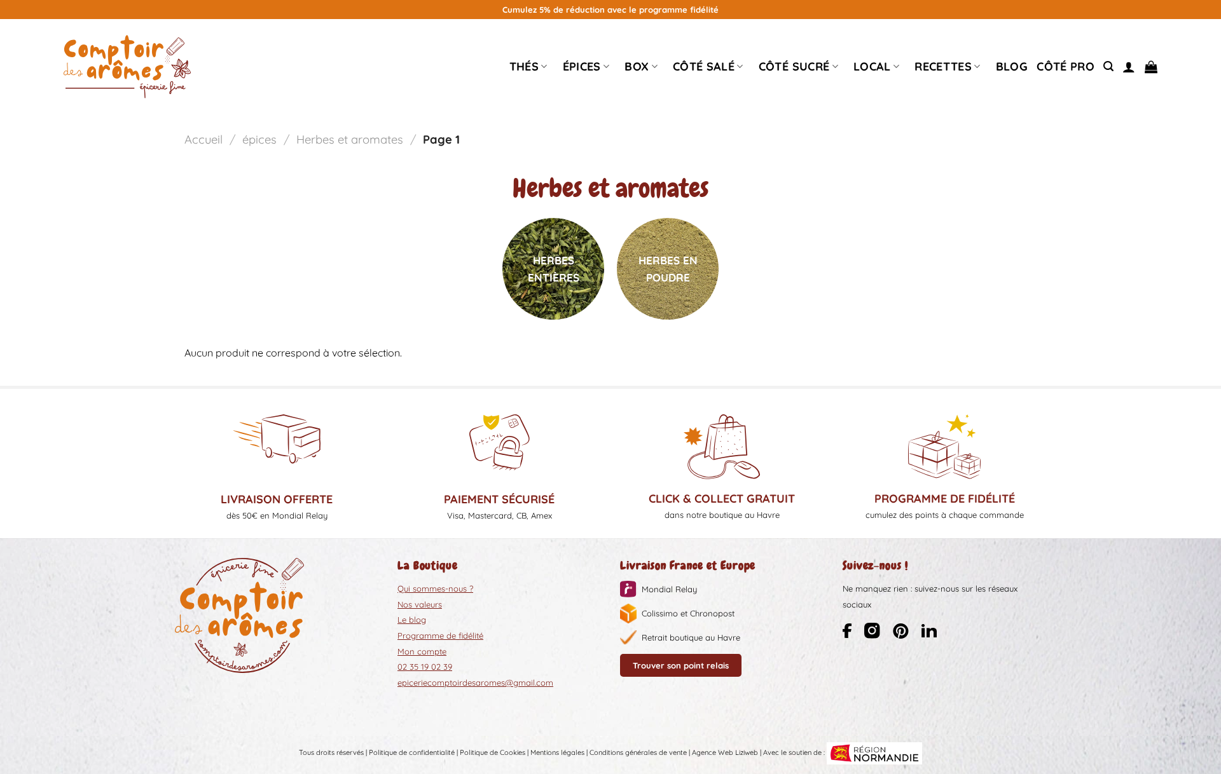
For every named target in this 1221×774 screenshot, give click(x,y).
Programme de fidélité (440, 635)
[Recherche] (1108, 66)
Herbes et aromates (349, 139)
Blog (1012, 66)
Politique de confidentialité (412, 752)
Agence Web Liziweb (725, 752)
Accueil (203, 139)
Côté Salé (704, 66)
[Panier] (1151, 67)
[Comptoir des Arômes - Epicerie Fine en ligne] (127, 66)
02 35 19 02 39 (424, 667)
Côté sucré (794, 66)
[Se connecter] (1128, 67)
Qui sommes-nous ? (435, 588)
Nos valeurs (419, 604)
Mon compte (421, 651)
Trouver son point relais (681, 665)
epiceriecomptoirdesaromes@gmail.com (475, 682)
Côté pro (1065, 66)
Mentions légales (557, 752)
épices (582, 66)
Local (872, 66)
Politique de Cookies (492, 752)
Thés (524, 66)
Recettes (943, 66)
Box (636, 66)
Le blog (411, 619)
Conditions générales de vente (638, 752)
